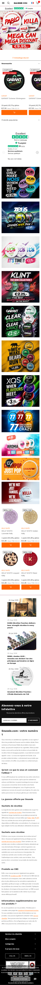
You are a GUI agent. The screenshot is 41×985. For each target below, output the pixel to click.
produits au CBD (16, 876)
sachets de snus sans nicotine (11, 841)
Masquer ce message (20, 979)
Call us (12, 956)
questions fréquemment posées (28, 910)
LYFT (37, 818)
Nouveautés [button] (7, 63)
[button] (3, 3)
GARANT (4, 96)
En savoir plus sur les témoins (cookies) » (21, 983)
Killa (33, 818)
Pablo (29, 818)
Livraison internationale (22, 58)
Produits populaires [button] (10, 120)
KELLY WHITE (6, 528)
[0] (37, 3)
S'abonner (33, 720)
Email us (28, 956)
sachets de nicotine (15, 812)
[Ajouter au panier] (14, 112)
